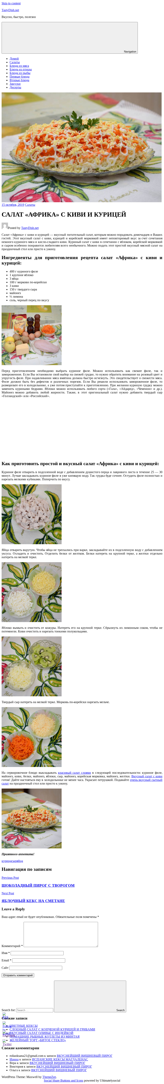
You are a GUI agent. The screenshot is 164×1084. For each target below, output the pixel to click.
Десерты (15, 87)
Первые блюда (19, 76)
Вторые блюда (19, 80)
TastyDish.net (10, 10)
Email (6, 960)
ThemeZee (49, 1077)
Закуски (15, 83)
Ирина (14, 1059)
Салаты (15, 62)
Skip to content (11, 3)
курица (6, 861)
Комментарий (12, 946)
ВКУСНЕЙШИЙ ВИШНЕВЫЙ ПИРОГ (84, 1055)
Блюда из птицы (21, 69)
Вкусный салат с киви (146, 776)
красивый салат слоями (74, 772)
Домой (14, 58)
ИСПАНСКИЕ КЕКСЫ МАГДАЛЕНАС (60, 1059)
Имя (6, 953)
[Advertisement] (82, 429)
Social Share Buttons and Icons (63, 1080)
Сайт (5, 967)
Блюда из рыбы (20, 73)
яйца (20, 861)
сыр (14, 861)
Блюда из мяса (19, 65)
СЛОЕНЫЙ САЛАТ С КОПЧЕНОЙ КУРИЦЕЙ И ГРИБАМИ (52, 1029)
